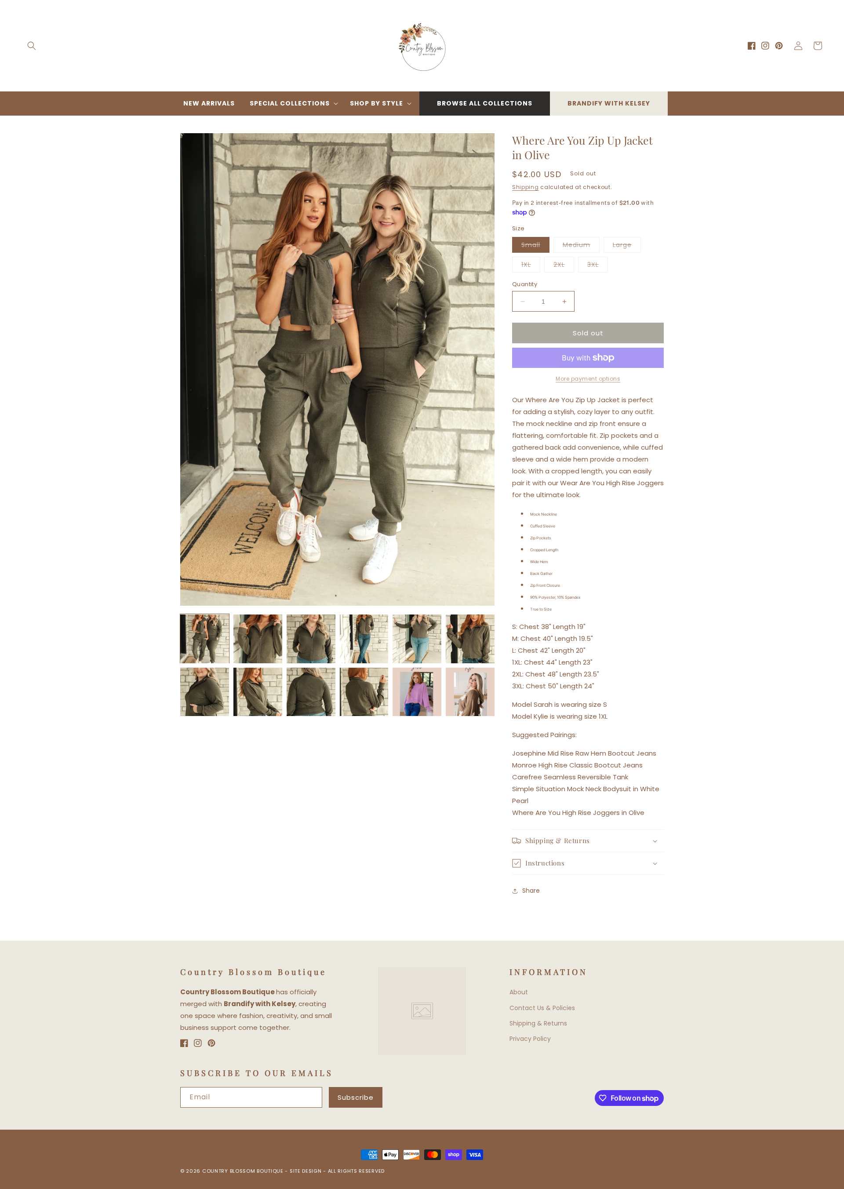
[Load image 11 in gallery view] (417, 692)
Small (535, 246)
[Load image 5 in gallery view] (417, 638)
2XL (563, 266)
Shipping (525, 187)
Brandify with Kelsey (609, 103)
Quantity (524, 284)
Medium (581, 246)
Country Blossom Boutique (243, 1170)
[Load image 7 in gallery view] (204, 692)
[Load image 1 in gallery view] (204, 638)
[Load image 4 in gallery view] (364, 638)
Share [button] (531, 890)
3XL (597, 266)
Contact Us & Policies (542, 1008)
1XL (530, 266)
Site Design (306, 1170)
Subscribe (356, 1097)
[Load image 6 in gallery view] (470, 638)
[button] (31, 45)
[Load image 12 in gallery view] (470, 692)
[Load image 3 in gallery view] (311, 638)
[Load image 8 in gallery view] (257, 692)
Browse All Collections (484, 103)
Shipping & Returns (538, 1023)
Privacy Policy (530, 1038)
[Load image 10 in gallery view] (364, 692)
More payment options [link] (588, 378)
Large (627, 246)
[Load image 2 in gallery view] (257, 638)
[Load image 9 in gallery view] (311, 692)
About (518, 992)
